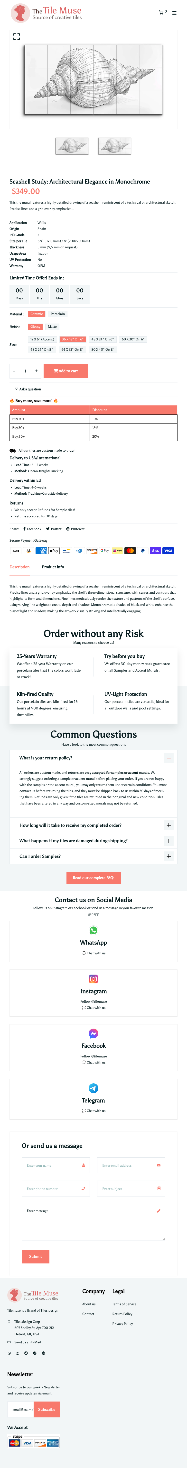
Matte (52, 327)
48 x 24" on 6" (103, 339)
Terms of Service (124, 1304)
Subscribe (46, 1409)
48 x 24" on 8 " (42, 350)
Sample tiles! (65, 510)
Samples (121, 670)
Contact (88, 1314)
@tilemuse (99, 1002)
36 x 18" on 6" (73, 339)
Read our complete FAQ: (93, 877)
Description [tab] (19, 567)
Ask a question (30, 389)
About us (88, 1304)
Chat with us (96, 1008)
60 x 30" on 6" (133, 339)
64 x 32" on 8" (72, 350)
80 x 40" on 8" (102, 350)
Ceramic (36, 314)
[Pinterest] (43, 1353)
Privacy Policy (122, 1324)
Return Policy (122, 1314)
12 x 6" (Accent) (42, 339)
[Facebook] (26, 1353)
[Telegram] (35, 1353)
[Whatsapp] (9, 1353)
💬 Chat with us (93, 953)
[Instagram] (17, 1353)
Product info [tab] (53, 567)
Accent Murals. (147, 670)
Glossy (35, 327)
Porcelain (58, 314)
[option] (93, 79)
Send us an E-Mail (27, 1342)
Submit (35, 1256)
